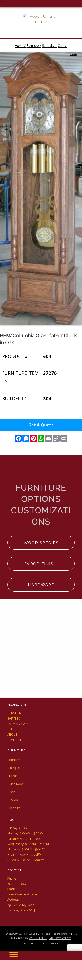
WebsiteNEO (38, 938)
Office (11, 792)
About (12, 734)
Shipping (13, 718)
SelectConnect (48, 943)
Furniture (15, 713)
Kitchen (12, 776)
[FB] (3, 3)
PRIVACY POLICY (60, 938)
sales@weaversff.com (22, 894)
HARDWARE (41, 584)
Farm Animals (17, 724)
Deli (10, 729)
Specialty (13, 808)
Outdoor (13, 800)
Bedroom (13, 760)
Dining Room (16, 768)
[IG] (10, 3)
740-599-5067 (16, 883)
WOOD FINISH (41, 563)
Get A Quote (41, 425)
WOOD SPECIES (41, 542)
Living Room (16, 784)
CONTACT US (41, 674)
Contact (14, 740)
